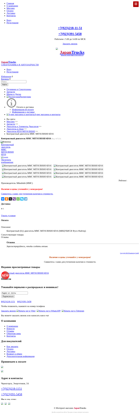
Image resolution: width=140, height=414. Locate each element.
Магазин (11, 8)
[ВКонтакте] (2, 199)
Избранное (6, 76)
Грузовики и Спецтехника (19, 89)
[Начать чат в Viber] (26, 311)
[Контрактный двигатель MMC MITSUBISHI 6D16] (27, 165)
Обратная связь (14, 333)
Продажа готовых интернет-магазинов (78, 412)
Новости (11, 328)
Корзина (5, 79)
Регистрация (12, 23)
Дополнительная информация (20, 356)
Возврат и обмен (14, 354)
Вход (9, 20)
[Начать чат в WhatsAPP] (48, 311)
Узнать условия (8, 215)
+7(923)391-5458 (70, 34)
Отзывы (10, 331)
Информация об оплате (23, 109)
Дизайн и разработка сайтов (59, 412)
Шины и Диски (14, 94)
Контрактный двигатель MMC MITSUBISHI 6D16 (25, 273)
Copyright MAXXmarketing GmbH (129, 253)
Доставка (11, 13)
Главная (10, 3)
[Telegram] (25, 199)
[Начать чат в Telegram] (73, 311)
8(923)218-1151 (8, 301)
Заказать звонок (70, 44)
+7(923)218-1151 (11, 388)
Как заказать (12, 346)
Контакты (11, 15)
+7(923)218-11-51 (70, 28)
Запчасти (11, 92)
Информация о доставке (23, 112)
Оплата (10, 11)
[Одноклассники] (6, 199)
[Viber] (14, 199)
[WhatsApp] (18, 199)
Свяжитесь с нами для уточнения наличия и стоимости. (27, 194)
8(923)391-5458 (24, 301)
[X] (10, 199)
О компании (12, 6)
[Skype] (22, 199)
